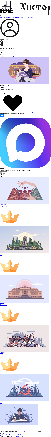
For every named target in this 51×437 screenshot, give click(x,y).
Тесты (1, 435)
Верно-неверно (19, 435)
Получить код (2, 50)
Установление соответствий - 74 (16, 17)
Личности (3, 434)
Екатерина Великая (13, 56)
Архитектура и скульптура (16, 434)
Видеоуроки (21, 434)
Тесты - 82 (1, 17)
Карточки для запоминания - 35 (30, 17)
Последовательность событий (6, 435)
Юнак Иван (32, 112)
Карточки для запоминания (6, 56)
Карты (10, 434)
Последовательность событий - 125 (7, 17)
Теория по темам (6, 434)
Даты (1, 434)
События (12, 434)
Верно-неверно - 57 (23, 17)
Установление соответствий (13, 435)
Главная (1, 56)
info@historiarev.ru (25, 431)
